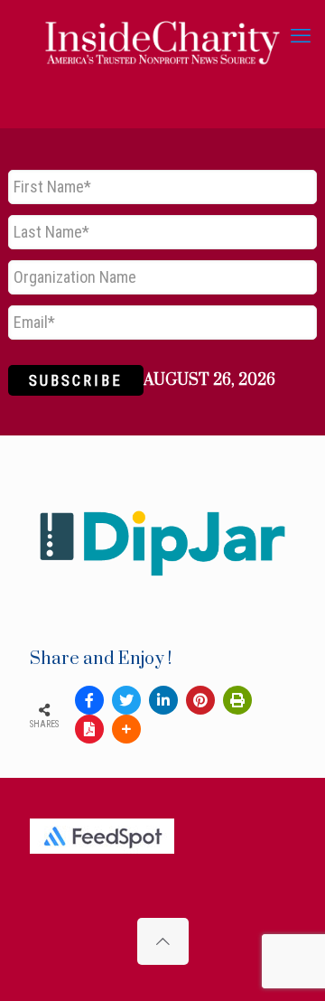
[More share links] (126, 729)
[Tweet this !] (126, 700)
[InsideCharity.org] (162, 36)
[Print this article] (237, 700)
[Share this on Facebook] (89, 700)
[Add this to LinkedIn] (163, 700)
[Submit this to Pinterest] (200, 700)
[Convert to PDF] (89, 729)
